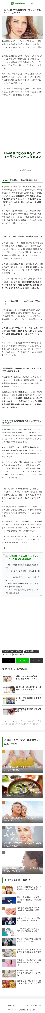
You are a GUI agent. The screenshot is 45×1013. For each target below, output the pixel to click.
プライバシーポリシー (33, 1006)
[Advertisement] (22, 121)
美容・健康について (32, 651)
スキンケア (7, 654)
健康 (16, 654)
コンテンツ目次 (20, 170)
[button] (36, 660)
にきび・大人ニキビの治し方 (13, 651)
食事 (22, 654)
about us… (12, 1006)
